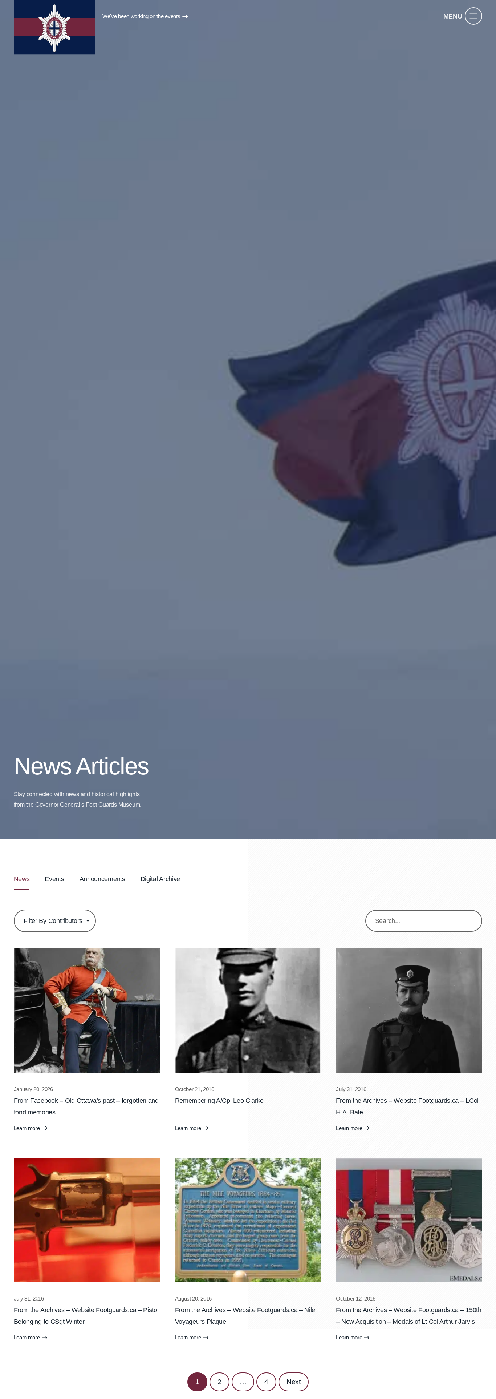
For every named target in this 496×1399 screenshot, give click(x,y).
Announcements (102, 879)
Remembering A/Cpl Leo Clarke (219, 1100)
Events (54, 879)
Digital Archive (160, 879)
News (22, 879)
